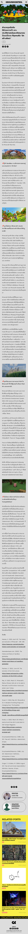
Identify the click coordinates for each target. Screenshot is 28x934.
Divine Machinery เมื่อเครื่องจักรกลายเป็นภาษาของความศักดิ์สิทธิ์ (14, 862)
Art (4, 41)
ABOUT (14, 926)
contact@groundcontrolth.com (14, 930)
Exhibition (4, 912)
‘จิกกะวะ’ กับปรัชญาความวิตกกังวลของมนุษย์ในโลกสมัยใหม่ (14, 885)
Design (3, 888)
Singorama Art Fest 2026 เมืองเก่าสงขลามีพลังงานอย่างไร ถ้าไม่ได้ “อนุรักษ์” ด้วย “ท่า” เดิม (14, 909)
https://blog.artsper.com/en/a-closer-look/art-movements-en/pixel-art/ (12, 729)
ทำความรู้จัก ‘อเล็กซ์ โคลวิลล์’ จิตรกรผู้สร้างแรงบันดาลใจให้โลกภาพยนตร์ (14, 839)
